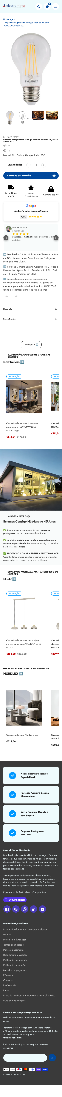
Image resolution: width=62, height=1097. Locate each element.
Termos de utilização (13, 944)
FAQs (6, 990)
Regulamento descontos (15, 955)
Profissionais (9, 985)
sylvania (6, 145)
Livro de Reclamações (14, 1000)
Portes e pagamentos (13, 950)
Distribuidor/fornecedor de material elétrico (25, 929)
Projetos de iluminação (14, 939)
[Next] (16, 296)
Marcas (7, 934)
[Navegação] (55, 6)
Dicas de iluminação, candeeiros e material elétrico (29, 995)
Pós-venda (8, 975)
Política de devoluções (14, 965)
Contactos (8, 980)
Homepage (8, 19)
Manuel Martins (19, 227)
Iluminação (31, 344)
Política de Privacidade (15, 960)
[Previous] (6, 296)
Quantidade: (15, 164)
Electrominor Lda (18, 1074)
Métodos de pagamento (15, 970)
